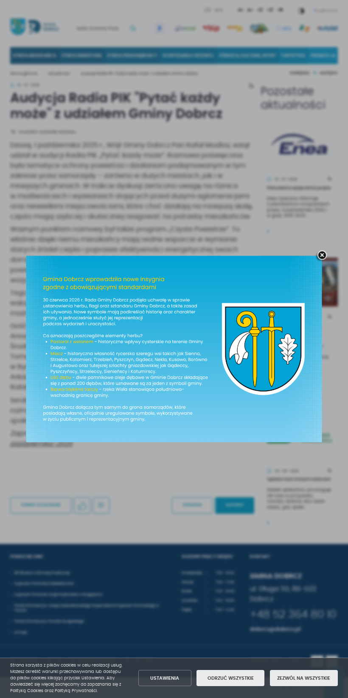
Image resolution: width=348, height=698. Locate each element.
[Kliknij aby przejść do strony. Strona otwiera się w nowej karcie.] (174, 349)
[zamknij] (322, 255)
